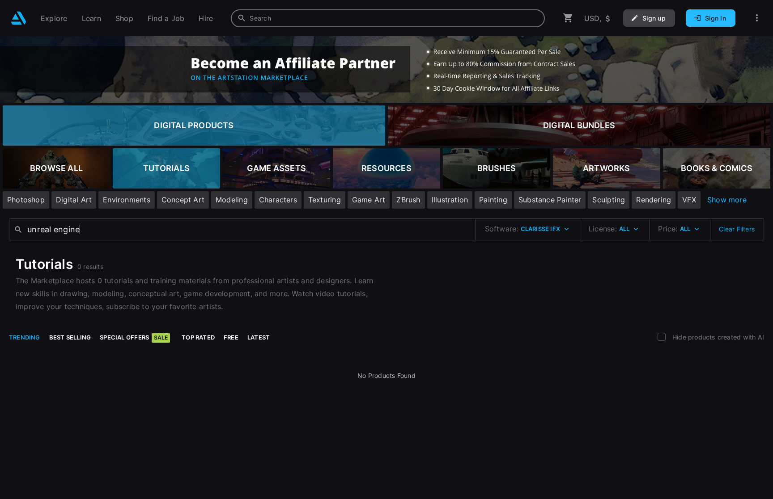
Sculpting (608, 199)
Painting (493, 199)
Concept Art (182, 199)
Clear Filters (737, 229)
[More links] (757, 18)
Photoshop (26, 199)
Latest (258, 337)
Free (231, 337)
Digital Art (74, 199)
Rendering (653, 199)
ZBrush (408, 199)
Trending (24, 337)
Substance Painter (550, 199)
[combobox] (388, 18)
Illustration (450, 199)
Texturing (324, 199)
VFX (689, 199)
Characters (278, 199)
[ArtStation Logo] (18, 18)
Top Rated (198, 337)
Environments (126, 199)
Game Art (369, 199)
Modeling (232, 199)
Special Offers (134, 337)
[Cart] (568, 18)
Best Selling (70, 337)
